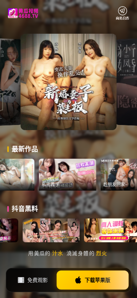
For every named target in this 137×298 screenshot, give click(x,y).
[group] (78, 175)
